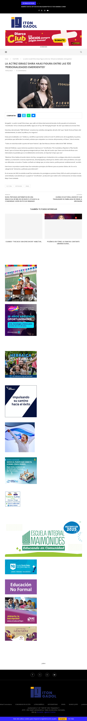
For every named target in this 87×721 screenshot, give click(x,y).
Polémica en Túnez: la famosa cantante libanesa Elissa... (24, 243)
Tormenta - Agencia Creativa (46, 712)
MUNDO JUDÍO (73, 704)
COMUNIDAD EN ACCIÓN (22, 704)
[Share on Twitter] (24, 115)
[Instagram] (44, 10)
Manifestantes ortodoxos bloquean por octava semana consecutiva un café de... (50, 3)
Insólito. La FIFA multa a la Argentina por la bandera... (39, 7)
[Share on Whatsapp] (29, 115)
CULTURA (16, 59)
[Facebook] (32, 675)
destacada (18, 186)
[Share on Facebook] (19, 115)
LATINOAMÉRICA (39, 704)
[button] (38, 3)
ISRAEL (63, 704)
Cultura (9, 186)
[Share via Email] (33, 115)
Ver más (71, 719)
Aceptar (62, 719)
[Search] (81, 52)
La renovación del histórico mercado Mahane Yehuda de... (63, 243)
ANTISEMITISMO (53, 704)
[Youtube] (47, 10)
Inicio (6, 59)
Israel (27, 186)
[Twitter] (41, 10)
